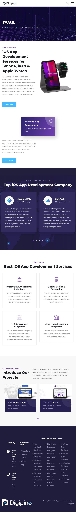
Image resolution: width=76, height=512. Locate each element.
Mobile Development (26, 28)
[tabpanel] (20, 397)
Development (20, 406)
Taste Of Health (51, 402)
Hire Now (9, 161)
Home (4, 28)
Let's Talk (9, 104)
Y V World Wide (17, 402)
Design (11, 406)
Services (12, 28)
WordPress (13, 408)
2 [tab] (36, 240)
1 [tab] (33, 240)
